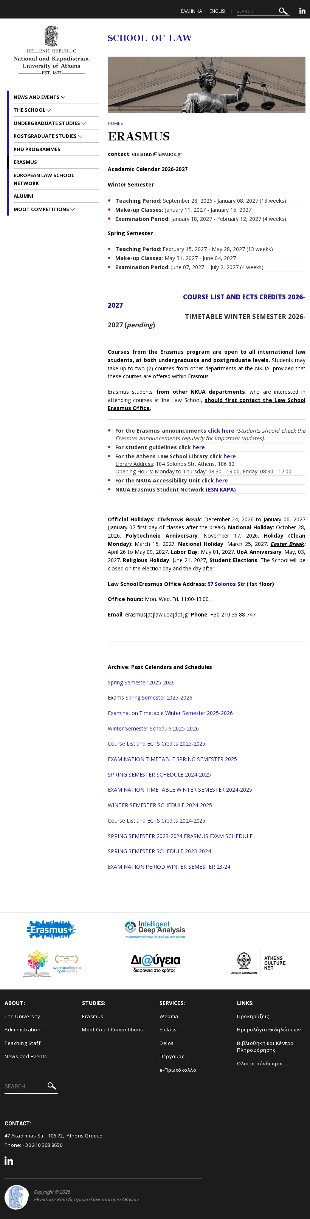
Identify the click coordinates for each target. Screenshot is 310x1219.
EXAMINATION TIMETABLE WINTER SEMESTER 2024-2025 (180, 789)
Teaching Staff (22, 1043)
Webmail (170, 1016)
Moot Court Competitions (112, 1029)
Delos (167, 1043)
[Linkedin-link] (302, 12)
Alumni (23, 196)
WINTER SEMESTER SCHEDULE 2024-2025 (160, 805)
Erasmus (25, 162)
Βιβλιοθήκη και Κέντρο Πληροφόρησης (265, 1047)
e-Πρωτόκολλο (178, 1069)
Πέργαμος (172, 1056)
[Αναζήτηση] (283, 12)
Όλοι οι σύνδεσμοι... (262, 1063)
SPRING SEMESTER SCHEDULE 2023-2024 (159, 851)
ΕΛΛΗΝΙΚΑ (191, 11)
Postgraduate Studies (46, 136)
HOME (114, 123)
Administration (22, 1029)
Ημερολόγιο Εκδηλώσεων (269, 1029)
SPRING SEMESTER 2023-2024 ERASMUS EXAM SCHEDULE (180, 836)
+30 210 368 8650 (42, 1145)
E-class (168, 1029)
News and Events (37, 97)
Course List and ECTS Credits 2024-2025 (156, 820)
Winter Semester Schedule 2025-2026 (153, 728)
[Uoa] (17, 1197)
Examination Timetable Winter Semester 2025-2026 (170, 713)
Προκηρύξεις (253, 1016)
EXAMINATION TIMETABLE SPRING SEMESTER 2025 (172, 759)
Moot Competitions (42, 209)
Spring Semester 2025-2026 (141, 682)
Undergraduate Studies (47, 123)
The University (22, 1016)
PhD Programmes (37, 149)
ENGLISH (218, 11)
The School (30, 109)
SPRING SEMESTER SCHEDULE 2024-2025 (159, 774)
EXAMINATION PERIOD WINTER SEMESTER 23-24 (169, 866)
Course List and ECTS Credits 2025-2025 (156, 743)
